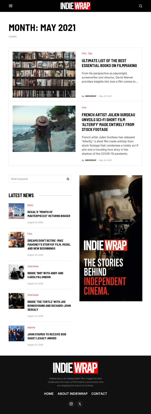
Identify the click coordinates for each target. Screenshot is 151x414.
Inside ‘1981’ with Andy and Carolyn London (45, 275)
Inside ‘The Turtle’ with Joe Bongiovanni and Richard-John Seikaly (49, 305)
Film (84, 53)
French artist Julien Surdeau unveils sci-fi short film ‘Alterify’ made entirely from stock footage (108, 122)
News (30, 205)
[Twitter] (80, 404)
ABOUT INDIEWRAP (72, 394)
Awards (31, 327)
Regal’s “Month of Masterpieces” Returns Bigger (49, 214)
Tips (90, 53)
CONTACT (99, 394)
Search (68, 178)
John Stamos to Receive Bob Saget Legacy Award (47, 336)
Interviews (33, 266)
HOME (49, 394)
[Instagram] (71, 404)
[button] (11, 6)
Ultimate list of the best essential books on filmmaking (109, 63)
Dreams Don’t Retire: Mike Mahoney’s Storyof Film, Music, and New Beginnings (49, 244)
